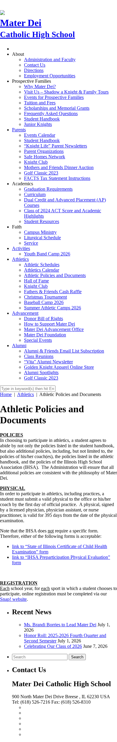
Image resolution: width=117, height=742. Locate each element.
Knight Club (36, 162)
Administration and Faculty (50, 59)
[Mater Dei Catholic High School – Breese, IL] (2, 11)
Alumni (19, 345)
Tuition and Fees (40, 102)
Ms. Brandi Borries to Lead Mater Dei (60, 624)
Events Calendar (39, 135)
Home (6, 394)
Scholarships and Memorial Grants (56, 108)
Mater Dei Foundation (45, 334)
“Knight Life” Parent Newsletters (55, 145)
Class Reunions (38, 356)
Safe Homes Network (44, 156)
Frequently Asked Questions (51, 113)
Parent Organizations (44, 151)
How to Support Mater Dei (49, 323)
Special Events (38, 340)
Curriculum (35, 194)
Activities (21, 248)
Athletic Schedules (41, 264)
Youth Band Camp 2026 (47, 253)
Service (31, 243)
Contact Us (34, 64)
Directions (34, 70)
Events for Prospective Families (54, 97)
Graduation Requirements (48, 189)
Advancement (25, 313)
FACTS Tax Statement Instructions (57, 178)
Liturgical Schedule (42, 237)
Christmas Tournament (45, 296)
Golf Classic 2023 (41, 172)
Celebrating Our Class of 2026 (53, 646)
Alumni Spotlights (41, 372)
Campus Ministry (40, 232)
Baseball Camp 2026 (44, 302)
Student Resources (41, 221)
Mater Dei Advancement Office (54, 329)
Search (77, 657)
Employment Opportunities (49, 75)
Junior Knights (38, 124)
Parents (19, 129)
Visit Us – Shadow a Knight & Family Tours (66, 91)
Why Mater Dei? (40, 86)
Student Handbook (42, 118)
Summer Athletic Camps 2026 (52, 307)
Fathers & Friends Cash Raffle (53, 291)
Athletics (20, 259)
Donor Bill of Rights (43, 318)
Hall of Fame (36, 280)
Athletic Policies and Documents (55, 275)
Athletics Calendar (41, 270)
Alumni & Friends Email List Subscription (64, 350)
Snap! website (13, 599)
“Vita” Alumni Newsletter (48, 361)
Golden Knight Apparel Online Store (59, 367)
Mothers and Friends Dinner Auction (59, 167)
